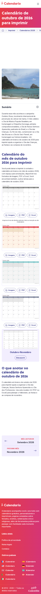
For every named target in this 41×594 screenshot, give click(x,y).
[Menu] (38, 4)
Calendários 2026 (27, 30)
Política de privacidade (11, 540)
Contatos (5, 549)
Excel (33, 215)
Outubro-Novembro (20, 352)
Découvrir (20, 358)
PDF (23, 215)
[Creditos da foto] (36, 71)
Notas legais (7, 544)
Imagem (11, 215)
